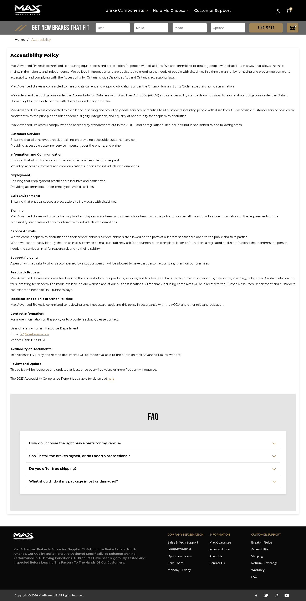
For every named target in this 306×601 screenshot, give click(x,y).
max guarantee (220, 542)
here (111, 378)
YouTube (276, 595)
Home (20, 40)
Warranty (258, 570)
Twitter (266, 595)
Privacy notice (219, 549)
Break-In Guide (261, 542)
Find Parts (266, 28)
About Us (215, 556)
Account (279, 12)
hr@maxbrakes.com (34, 334)
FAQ (254, 577)
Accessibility (260, 549)
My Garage (292, 27)
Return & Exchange (264, 563)
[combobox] (113, 27)
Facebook (256, 595)
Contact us (217, 563)
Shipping (257, 556)
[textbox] (102, 28)
